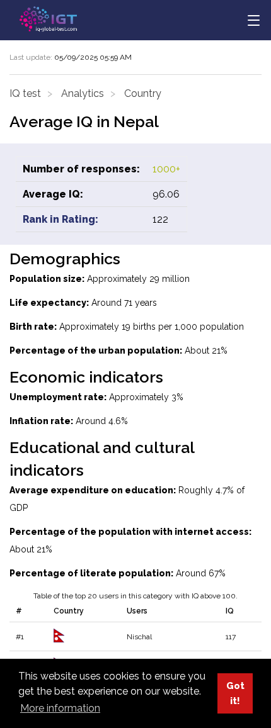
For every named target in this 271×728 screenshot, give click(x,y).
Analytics (82, 93)
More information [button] (60, 708)
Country (142, 93)
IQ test (25, 93)
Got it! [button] (235, 693)
